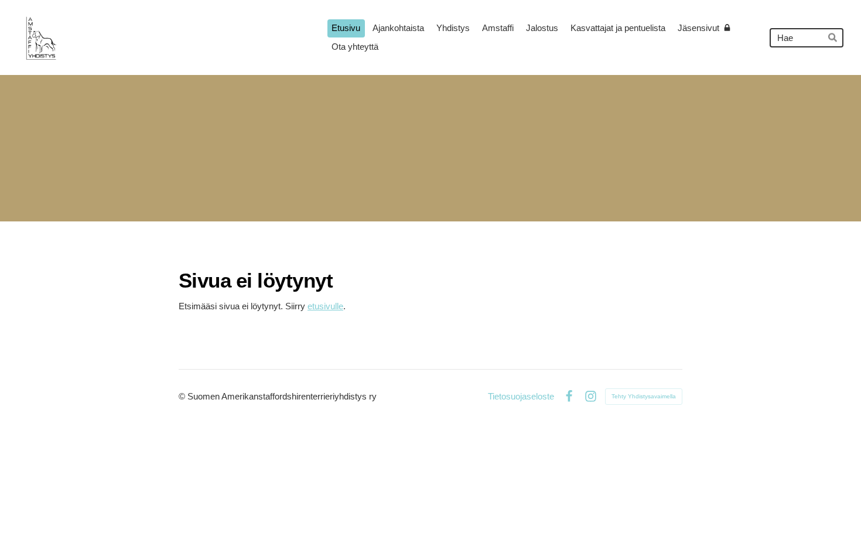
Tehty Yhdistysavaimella (643, 396)
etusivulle (325, 306)
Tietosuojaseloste (521, 396)
